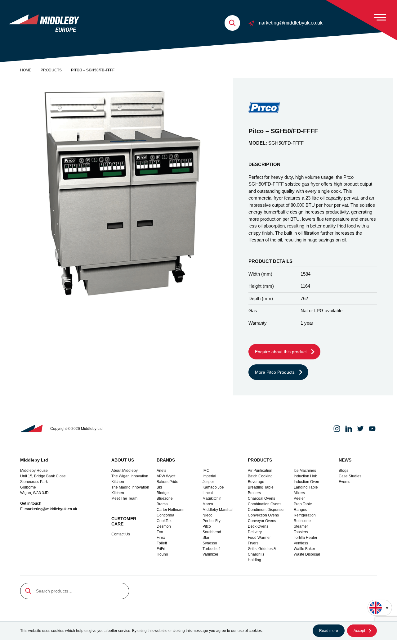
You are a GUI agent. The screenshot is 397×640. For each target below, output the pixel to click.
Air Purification (260, 470)
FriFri (161, 549)
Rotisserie (302, 521)
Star (206, 537)
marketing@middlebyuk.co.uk (290, 22)
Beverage (256, 482)
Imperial (209, 476)
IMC (206, 470)
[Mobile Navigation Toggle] (380, 17)
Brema (162, 504)
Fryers (253, 543)
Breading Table (261, 487)
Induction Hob (305, 476)
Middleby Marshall (218, 509)
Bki (159, 487)
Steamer (301, 526)
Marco (208, 504)
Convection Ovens (263, 515)
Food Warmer (259, 537)
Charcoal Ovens (261, 498)
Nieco (207, 515)
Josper (208, 482)
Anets (161, 470)
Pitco (207, 526)
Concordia (165, 515)
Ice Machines (305, 470)
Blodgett (164, 493)
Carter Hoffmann (171, 509)
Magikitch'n (212, 498)
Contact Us (120, 534)
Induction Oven (306, 482)
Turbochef (211, 549)
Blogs (343, 470)
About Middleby (124, 470)
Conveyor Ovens (262, 521)
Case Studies (350, 476)
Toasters (301, 532)
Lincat (208, 493)
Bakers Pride (167, 482)
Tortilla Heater (305, 537)
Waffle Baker (304, 549)
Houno (162, 554)
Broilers (254, 493)
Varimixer (210, 554)
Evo (160, 532)
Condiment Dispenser (266, 509)
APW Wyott (166, 476)
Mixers (299, 493)
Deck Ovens (258, 526)
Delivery (255, 532)
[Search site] (232, 23)
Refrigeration (305, 515)
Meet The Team (124, 498)
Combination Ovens (264, 504)
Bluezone (165, 498)
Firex (161, 537)
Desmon (164, 526)
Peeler (299, 498)
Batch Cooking (260, 476)
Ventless (301, 543)
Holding (254, 560)
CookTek (164, 521)
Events (344, 482)
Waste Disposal (307, 554)
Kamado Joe (213, 487)
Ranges (300, 509)
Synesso (210, 543)
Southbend (212, 532)
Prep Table (303, 504)
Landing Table (306, 487)
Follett (162, 543)
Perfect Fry (212, 521)
